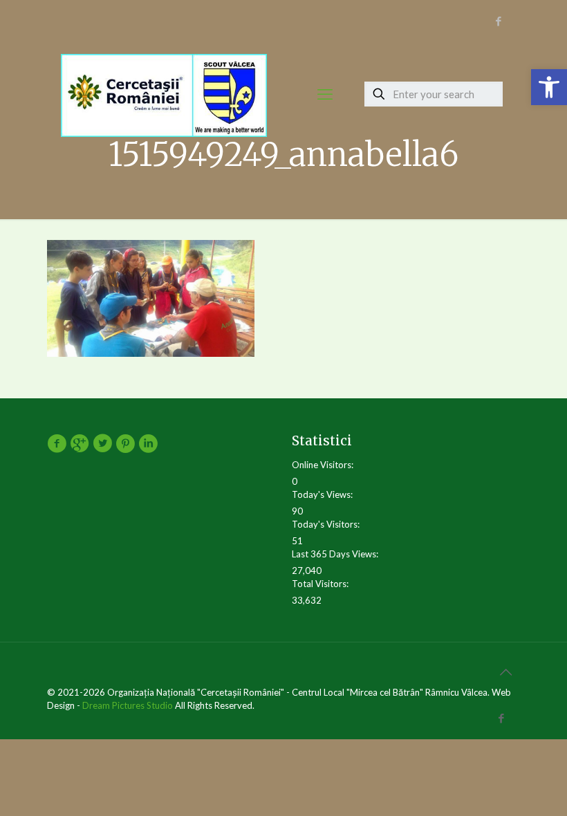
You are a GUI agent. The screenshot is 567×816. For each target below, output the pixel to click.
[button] (549, 87)
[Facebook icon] (498, 21)
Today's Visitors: (327, 524)
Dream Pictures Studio (128, 705)
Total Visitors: (321, 583)
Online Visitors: (323, 464)
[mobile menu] (325, 94)
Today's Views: (323, 494)
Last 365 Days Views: (336, 553)
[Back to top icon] (505, 671)
